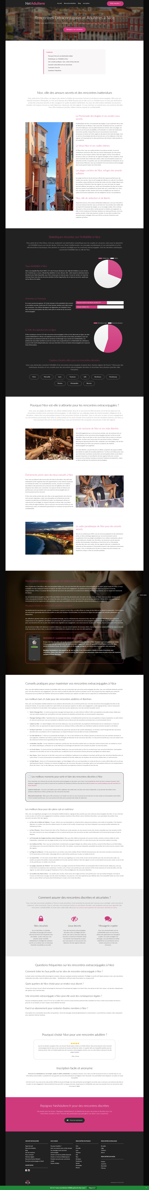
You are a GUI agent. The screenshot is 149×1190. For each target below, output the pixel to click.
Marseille (47, 377)
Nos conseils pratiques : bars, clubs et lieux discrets (63, 62)
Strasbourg (113, 377)
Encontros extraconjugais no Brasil (34, 1161)
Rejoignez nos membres (74, 29)
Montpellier (74, 383)
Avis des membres (30, 1152)
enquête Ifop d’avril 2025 (39, 271)
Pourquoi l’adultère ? (56, 1146)
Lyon (59, 377)
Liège (102, 1148)
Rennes (89, 383)
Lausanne (103, 1163)
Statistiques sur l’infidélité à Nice (58, 59)
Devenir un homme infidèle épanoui (60, 1157)
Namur (103, 1152)
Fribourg (103, 1168)
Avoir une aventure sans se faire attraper (61, 1148)
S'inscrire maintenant (76, 1120)
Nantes (60, 383)
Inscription (86, 3)
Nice (77, 1157)
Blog (79, 3)
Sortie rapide (143, 595)
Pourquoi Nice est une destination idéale (60, 56)
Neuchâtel (103, 1166)
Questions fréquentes (54, 70)
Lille (85, 377)
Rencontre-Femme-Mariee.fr (32, 1159)
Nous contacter (29, 1154)
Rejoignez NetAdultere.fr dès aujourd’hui (55, 650)
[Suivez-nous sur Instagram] (29, 1170)
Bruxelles (103, 1146)
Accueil (59, 3)
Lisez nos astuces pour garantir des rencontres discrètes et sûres (94, 908)
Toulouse (72, 377)
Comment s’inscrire (54, 67)
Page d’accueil (29, 1146)
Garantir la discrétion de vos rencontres (60, 64)
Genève (103, 1161)
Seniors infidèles (55, 1163)
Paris (34, 377)
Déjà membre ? (115, 3)
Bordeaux (98, 377)
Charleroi (103, 1150)
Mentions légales (29, 1157)
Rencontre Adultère (70, 3)
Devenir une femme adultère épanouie (61, 1154)
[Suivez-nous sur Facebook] (26, 1170)
